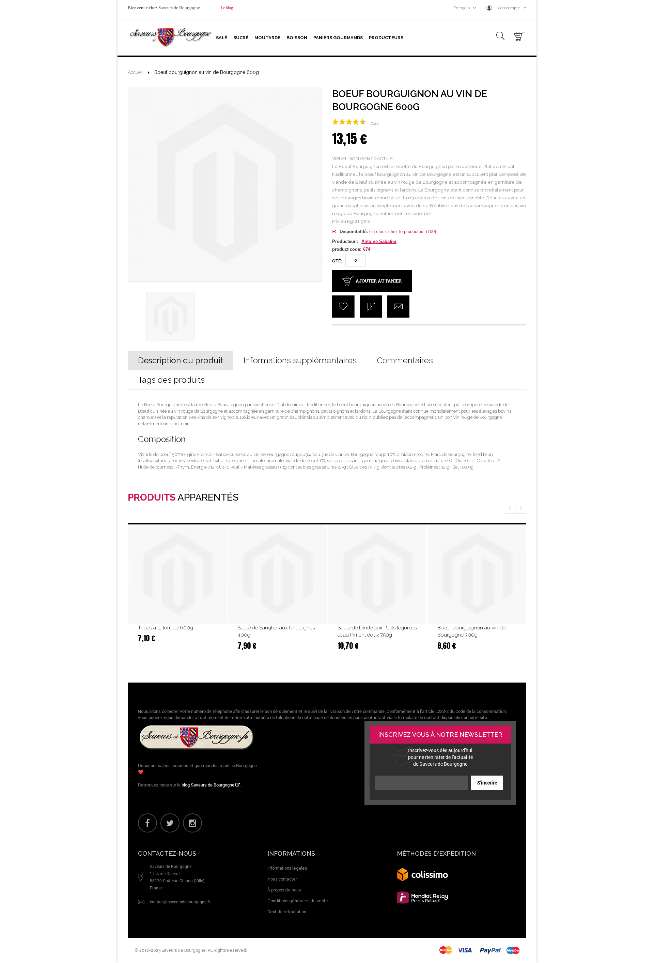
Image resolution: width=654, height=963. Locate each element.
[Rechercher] (500, 37)
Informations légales (287, 868)
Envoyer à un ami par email (398, 306)
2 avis (375, 123)
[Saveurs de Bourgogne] (170, 37)
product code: (346, 249)
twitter (170, 822)
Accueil (135, 72)
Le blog (227, 7)
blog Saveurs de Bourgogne (208, 785)
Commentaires (405, 360)
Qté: (337, 260)
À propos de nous (284, 890)
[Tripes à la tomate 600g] (177, 574)
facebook (147, 822)
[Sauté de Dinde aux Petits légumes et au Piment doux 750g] (377, 574)
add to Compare (371, 306)
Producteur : (345, 241)
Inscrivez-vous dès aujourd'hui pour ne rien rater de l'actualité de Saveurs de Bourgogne (440, 757)
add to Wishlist (343, 306)
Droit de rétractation (286, 912)
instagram (192, 822)
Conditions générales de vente (297, 901)
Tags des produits (171, 380)
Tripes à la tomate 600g (165, 628)
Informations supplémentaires (300, 360)
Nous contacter (282, 879)
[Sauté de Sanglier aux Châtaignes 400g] (277, 574)
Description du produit (180, 360)
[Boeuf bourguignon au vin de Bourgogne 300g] (477, 574)
